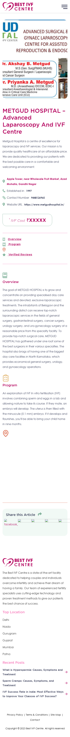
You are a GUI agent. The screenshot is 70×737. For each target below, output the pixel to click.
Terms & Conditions (37, 714)
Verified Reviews (20, 254)
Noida (7, 627)
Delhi (6, 620)
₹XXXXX (27, 220)
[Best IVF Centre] (35, 6)
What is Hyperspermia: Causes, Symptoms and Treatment (33, 672)
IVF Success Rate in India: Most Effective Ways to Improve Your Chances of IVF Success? (33, 694)
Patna (6, 654)
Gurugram (9, 633)
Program (14, 244)
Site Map (56, 714)
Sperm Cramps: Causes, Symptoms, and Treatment (28, 683)
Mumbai (8, 647)
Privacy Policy (15, 714)
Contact (35, 720)
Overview (14, 239)
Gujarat (8, 640)
